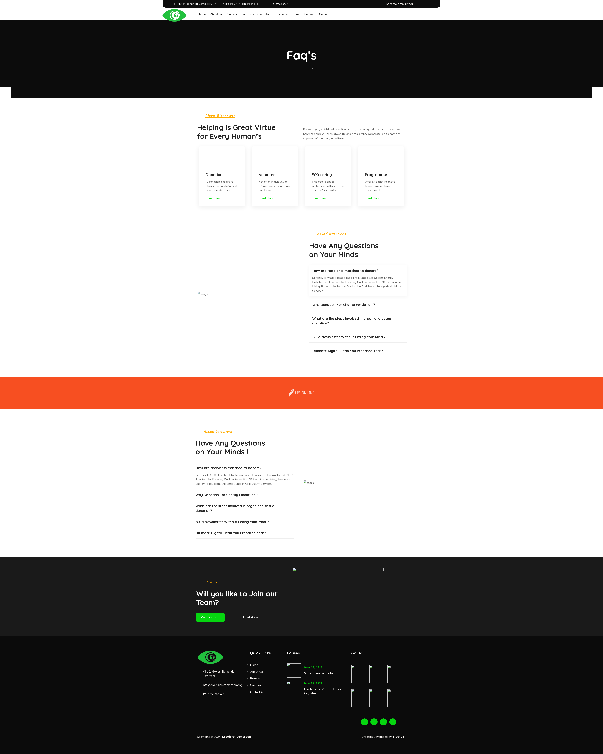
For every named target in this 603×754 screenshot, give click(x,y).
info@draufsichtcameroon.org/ (241, 3)
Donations (215, 174)
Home (294, 68)
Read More (250, 617)
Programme (376, 174)
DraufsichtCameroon (236, 736)
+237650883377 (279, 3)
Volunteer (268, 174)
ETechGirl (399, 736)
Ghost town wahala (318, 673)
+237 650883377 (213, 694)
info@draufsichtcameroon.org (222, 685)
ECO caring (322, 174)
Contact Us (208, 617)
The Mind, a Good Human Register (323, 691)
